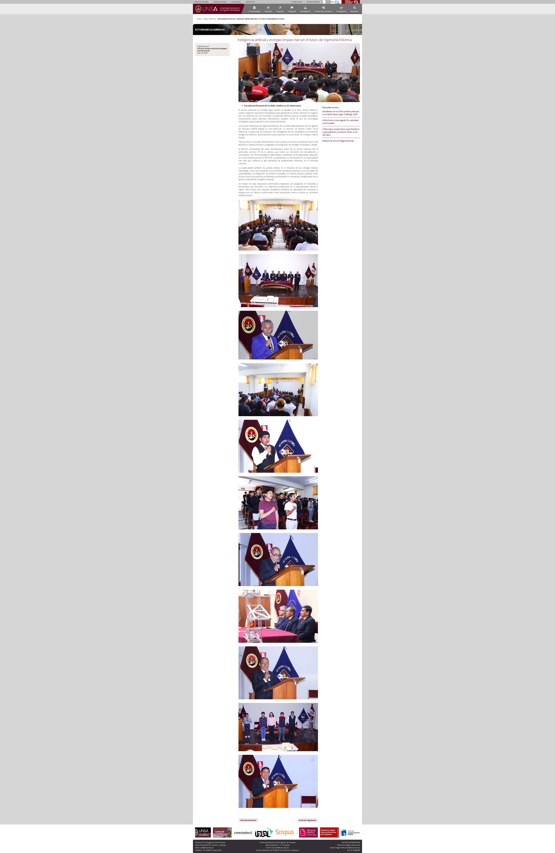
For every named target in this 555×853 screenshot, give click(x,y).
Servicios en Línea (201, 2)
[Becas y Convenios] (287, 832)
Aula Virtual (236, 2)
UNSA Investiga (210, 19)
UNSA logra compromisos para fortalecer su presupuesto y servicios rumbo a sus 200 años (341, 132)
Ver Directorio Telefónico (289, 850)
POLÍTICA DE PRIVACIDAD (351, 842)
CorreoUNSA (296, 2)
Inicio (199, 19)
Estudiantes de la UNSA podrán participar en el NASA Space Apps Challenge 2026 (340, 113)
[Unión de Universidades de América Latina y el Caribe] (225, 832)
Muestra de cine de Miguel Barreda (338, 140)
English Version (313, 2)
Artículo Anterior (248, 820)
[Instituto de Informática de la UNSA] (267, 832)
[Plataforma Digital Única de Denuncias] (329, 832)
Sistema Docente (219, 2)
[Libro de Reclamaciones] (350, 832)
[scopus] (246, 832)
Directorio (250, 2)
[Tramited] (308, 832)
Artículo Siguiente (307, 820)
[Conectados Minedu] (204, 832)
